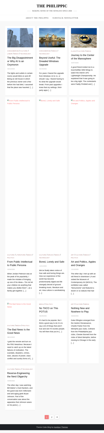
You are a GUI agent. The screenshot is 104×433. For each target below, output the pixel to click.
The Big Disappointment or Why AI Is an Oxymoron (20, 61)
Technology (25, 54)
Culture (24, 51)
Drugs (50, 255)
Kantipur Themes (61, 427)
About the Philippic (37, 18)
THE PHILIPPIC (52, 6)
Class (73, 51)
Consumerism (13, 51)
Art (72, 255)
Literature (20, 255)
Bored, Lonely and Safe (51, 261)
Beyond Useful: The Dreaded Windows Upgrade (49, 61)
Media (16, 54)
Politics (10, 258)
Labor (9, 54)
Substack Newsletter (65, 18)
